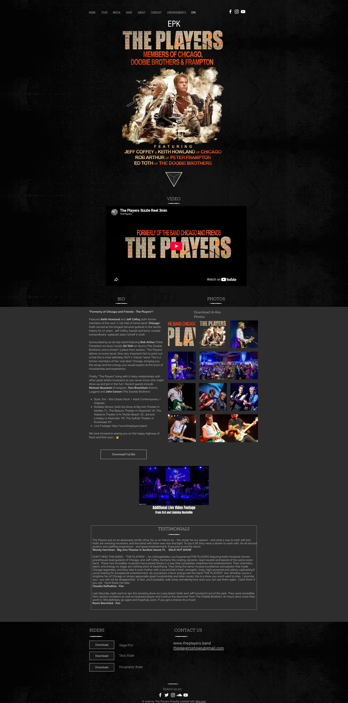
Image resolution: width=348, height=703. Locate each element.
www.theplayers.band (192, 642)
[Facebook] (230, 11)
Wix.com (201, 701)
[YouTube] (243, 11)
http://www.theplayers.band (129, 426)
